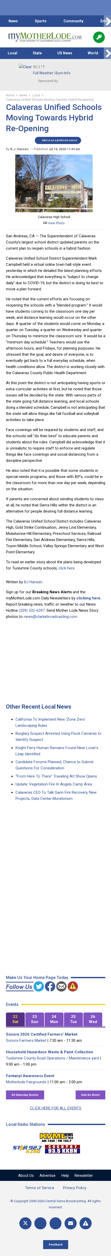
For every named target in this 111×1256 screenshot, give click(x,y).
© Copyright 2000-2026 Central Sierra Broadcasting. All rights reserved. (55, 1204)
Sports (40, 21)
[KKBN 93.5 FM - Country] (62, 1148)
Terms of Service (39, 1188)
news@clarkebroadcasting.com (50, 616)
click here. (67, 568)
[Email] (71, 1223)
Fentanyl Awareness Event (30, 1076)
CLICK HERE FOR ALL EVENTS (55, 1108)
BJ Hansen (33, 582)
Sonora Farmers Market (26, 1040)
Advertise (47, 1175)
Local (12, 53)
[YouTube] (56, 1223)
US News (64, 53)
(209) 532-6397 (32, 610)
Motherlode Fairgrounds (26, 1082)
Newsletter (84, 1175)
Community (73, 21)
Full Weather (43, 73)
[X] (25, 1223)
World (93, 53)
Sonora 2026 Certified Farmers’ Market (41, 1034)
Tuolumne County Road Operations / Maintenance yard (52, 1058)
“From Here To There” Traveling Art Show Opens (56, 776)
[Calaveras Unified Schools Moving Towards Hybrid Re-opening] (54, 211)
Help (65, 1175)
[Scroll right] (107, 21)
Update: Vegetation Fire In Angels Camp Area (53, 784)
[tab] (15, 1020)
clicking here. (88, 598)
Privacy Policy (74, 1188)
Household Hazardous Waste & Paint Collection (49, 1052)
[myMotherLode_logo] (44, 37)
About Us (26, 1175)
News (13, 21)
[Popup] (99, 37)
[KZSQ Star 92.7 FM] (25, 1148)
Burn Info (63, 73)
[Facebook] (40, 1223)
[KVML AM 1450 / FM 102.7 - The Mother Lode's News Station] (56, 1136)
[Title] (86, 1223)
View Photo (56, 223)
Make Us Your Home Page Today (37, 977)
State (37, 53)
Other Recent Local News (38, 706)
